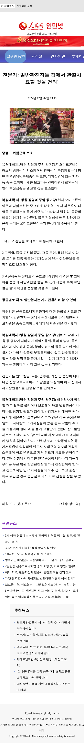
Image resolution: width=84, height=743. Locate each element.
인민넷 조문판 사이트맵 (59, 718)
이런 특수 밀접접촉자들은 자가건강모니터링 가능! (38, 596)
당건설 (36, 56)
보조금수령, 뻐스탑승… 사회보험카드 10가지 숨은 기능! (41, 584)
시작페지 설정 (24, 6)
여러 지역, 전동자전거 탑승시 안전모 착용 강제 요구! (39, 572)
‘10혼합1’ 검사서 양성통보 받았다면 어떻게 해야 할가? (40, 578)
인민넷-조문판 (20, 504)
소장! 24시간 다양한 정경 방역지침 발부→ (32, 547)
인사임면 (58, 56)
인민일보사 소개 (21, 718)
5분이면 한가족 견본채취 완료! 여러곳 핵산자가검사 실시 (41, 590)
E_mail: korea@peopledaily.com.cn (42, 713)
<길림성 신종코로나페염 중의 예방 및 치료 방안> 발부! (40, 566)
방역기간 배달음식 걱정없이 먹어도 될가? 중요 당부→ (39, 560)
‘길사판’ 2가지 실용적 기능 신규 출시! (30, 554)
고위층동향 (16, 56)
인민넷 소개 (37, 718)
